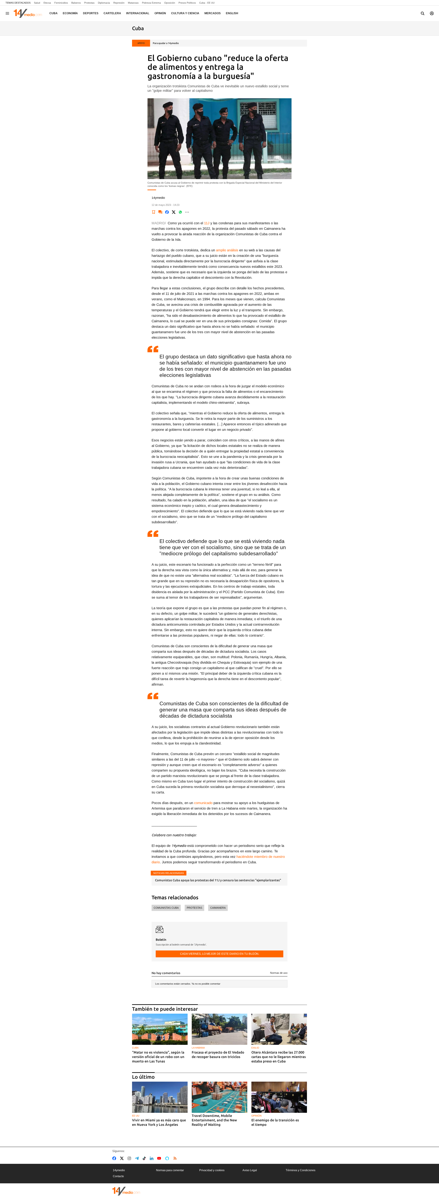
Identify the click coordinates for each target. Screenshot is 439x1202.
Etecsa (47, 2)
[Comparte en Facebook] (167, 212)
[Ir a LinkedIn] (152, 1158)
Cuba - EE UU (207, 2)
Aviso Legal (249, 1170)
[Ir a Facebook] (114, 1158)
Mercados (212, 13)
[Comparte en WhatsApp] (180, 212)
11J (206, 223)
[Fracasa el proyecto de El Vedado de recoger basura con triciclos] (219, 1029)
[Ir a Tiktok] (145, 1158)
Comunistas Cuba (166, 907)
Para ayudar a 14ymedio (166, 43)
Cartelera (112, 13)
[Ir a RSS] (176, 1158)
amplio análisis (227, 250)
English (232, 13)
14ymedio (119, 1170)
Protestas (89, 2)
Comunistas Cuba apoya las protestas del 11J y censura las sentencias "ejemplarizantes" (218, 880)
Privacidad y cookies (211, 1170)
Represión (118, 2)
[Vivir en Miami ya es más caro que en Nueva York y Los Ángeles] (160, 1097)
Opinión (160, 13)
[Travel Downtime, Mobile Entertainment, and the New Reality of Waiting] (219, 1097)
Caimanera (218, 907)
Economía (70, 13)
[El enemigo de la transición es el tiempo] (279, 1097)
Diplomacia (104, 2)
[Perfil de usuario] (432, 13)
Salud (37, 2)
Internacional (137, 13)
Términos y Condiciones (300, 1170)
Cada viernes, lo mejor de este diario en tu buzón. (219, 953)
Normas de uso (278, 972)
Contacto (118, 1176)
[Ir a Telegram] (137, 1158)
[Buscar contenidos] (422, 13)
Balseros (76, 2)
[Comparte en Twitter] (173, 212)
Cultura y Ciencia (185, 13)
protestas (194, 907)
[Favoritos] (153, 212)
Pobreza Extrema (151, 2)
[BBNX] (126, 1191)
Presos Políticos (187, 2)
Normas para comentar (170, 1170)
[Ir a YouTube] (159, 1158)
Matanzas (133, 2)
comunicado (203, 803)
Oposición (169, 2)
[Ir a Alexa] (167, 1158)
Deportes (90, 13)
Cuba (53, 13)
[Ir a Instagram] (130, 1158)
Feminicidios (61, 2)
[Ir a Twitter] (122, 1158)
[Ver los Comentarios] (160, 212)
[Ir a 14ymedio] (29, 13)
